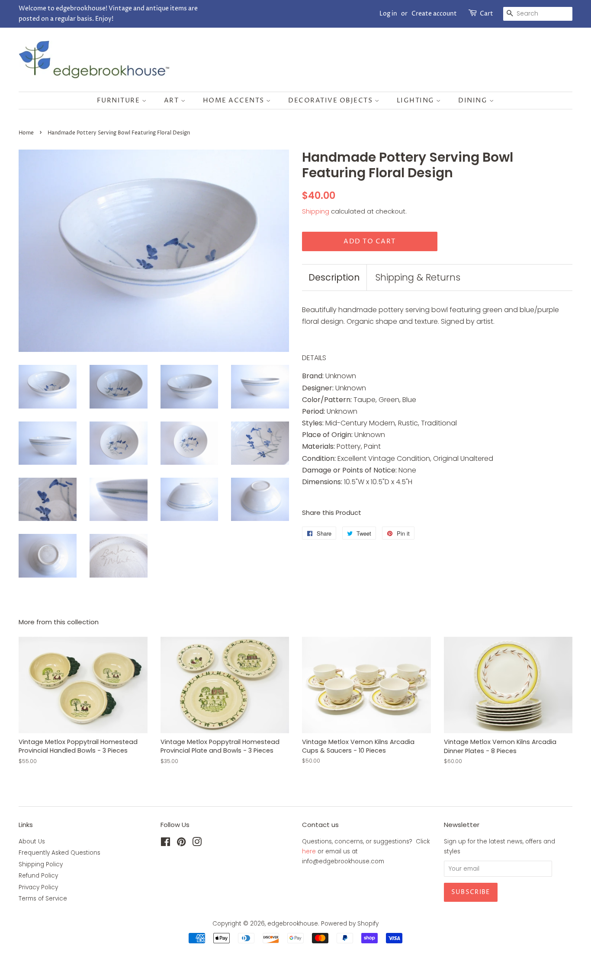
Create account (434, 14)
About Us (32, 841)
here (309, 851)
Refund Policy (38, 876)
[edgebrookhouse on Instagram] (197, 844)
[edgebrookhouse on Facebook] (165, 844)
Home (26, 133)
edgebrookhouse (292, 924)
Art (172, 100)
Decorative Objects (331, 100)
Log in (388, 14)
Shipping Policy (41, 864)
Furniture (119, 100)
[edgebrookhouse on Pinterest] (181, 844)
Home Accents (235, 100)
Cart (486, 14)
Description (334, 277)
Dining (473, 100)
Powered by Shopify (350, 924)
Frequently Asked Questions (59, 853)
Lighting (417, 100)
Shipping (315, 211)
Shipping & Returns (417, 277)
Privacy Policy (38, 887)
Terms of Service (43, 898)
